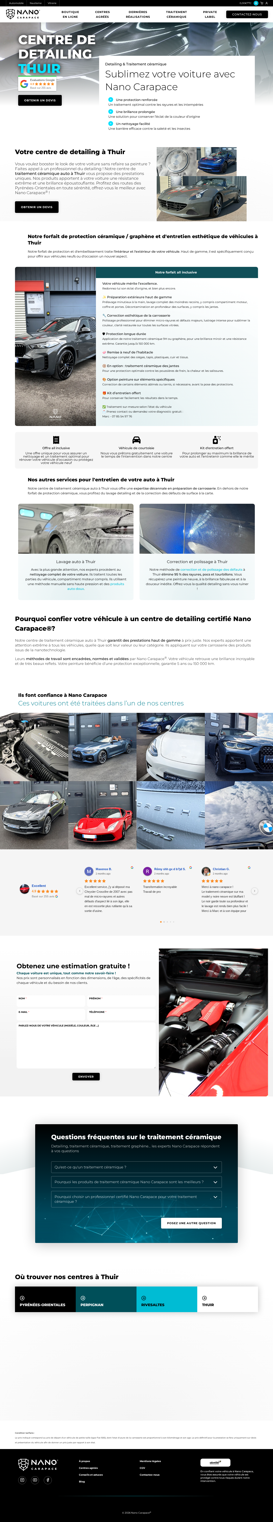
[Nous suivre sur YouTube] (35, 1480)
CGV (142, 1467)
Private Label (210, 14)
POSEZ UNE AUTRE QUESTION (191, 1223)
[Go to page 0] (161, 922)
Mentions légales (150, 1461)
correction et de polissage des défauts (211, 569)
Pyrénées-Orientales (42, 1305)
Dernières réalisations (138, 14)
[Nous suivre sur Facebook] (48, 1480)
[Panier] (261, 3)
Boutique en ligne (70, 14)
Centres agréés (102, 14)
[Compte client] (266, 3)
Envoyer (86, 1076)
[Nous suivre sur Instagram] (22, 1480)
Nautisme (36, 3)
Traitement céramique (176, 14)
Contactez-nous (247, 14)
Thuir (208, 1305)
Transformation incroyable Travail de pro (160, 889)
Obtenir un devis (40, 100)
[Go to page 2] (167, 921)
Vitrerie (52, 3)
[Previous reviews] (79, 891)
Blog (82, 1481)
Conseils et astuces (91, 1474)
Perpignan (92, 1305)
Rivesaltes (152, 1305)
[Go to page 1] (164, 922)
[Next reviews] (254, 891)
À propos (84, 1461)
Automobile (16, 3)
